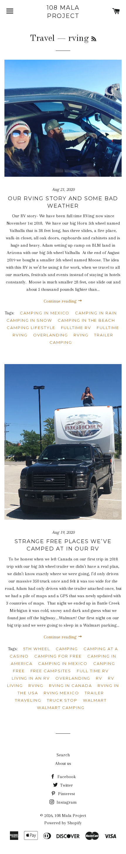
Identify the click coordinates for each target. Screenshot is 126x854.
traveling (28, 700)
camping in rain (96, 313)
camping (67, 648)
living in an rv (31, 678)
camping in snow (29, 320)
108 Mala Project (63, 11)
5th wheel (36, 648)
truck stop (62, 700)
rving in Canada (70, 685)
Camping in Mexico (44, 313)
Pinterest (66, 793)
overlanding (50, 335)
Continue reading (61, 301)
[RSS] (93, 39)
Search (63, 755)
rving (81, 335)
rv (99, 678)
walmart (95, 700)
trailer (94, 692)
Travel (42, 38)
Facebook (66, 776)
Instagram (66, 802)
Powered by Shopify (63, 822)
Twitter (66, 785)
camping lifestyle (31, 327)
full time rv (93, 670)
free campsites (50, 670)
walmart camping (60, 707)
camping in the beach (86, 320)
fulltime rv (76, 327)
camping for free (58, 656)
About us (63, 763)
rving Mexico (61, 692)
